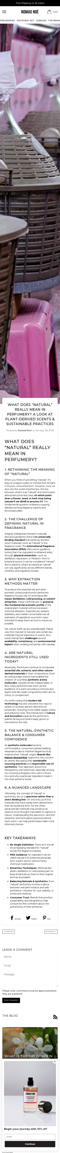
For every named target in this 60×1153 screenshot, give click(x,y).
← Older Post (9, 931)
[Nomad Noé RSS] (55, 1017)
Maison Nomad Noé (16, 757)
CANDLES (41, 20)
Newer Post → (51, 931)
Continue (30, 1144)
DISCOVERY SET (25, 20)
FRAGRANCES (7, 20)
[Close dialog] (55, 1062)
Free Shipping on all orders (30, 3)
